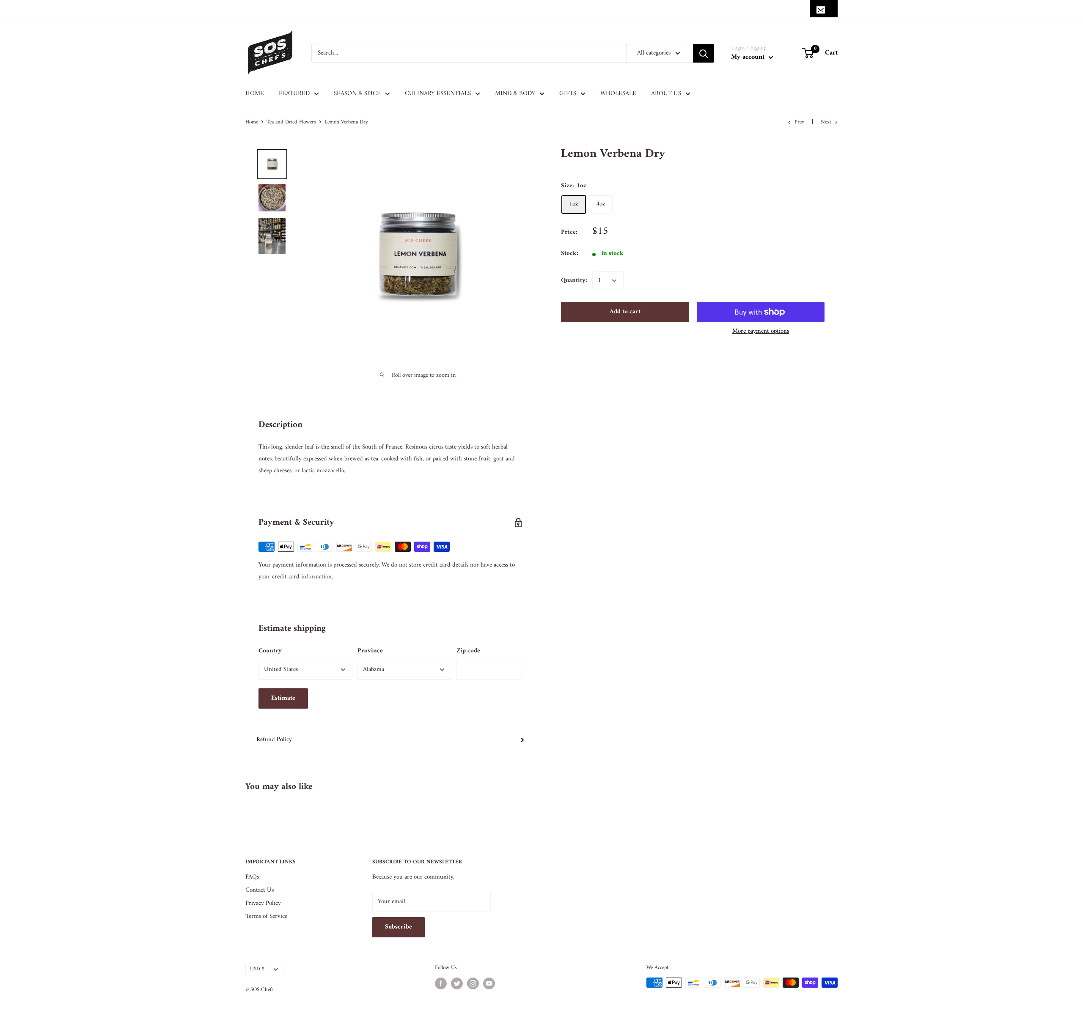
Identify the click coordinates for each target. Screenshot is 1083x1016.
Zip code (468, 651)
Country (270, 651)
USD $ (257, 969)
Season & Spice (357, 93)
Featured (294, 93)
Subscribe (398, 927)
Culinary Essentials (438, 93)
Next (826, 122)
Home (254, 93)
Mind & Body (515, 93)
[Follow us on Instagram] (473, 983)
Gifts (567, 93)
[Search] (703, 53)
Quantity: (574, 280)
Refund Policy (274, 739)
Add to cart (625, 312)
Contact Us (259, 890)
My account (749, 57)
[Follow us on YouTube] (489, 983)
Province (370, 651)
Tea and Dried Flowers (291, 122)
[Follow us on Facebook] (441, 983)
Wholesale (618, 93)
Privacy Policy (263, 903)
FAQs (252, 877)
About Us (666, 93)
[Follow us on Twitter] (457, 983)
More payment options (760, 331)
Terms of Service (266, 916)
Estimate (283, 698)
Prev (799, 122)
